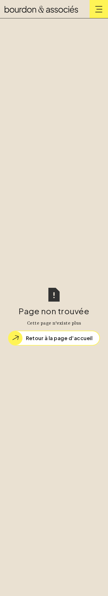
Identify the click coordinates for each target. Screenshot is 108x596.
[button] (99, 9)
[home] (41, 9)
